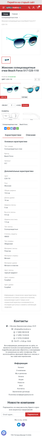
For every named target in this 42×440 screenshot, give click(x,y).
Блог (21, 386)
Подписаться (32, 414)
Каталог (21, 367)
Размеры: (5, 111)
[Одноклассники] (8, 128)
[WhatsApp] (17, 128)
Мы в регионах (21, 373)
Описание (31, 135)
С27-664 (24, 97)
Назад (5, 14)
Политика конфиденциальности (21, 395)
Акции (21, 380)
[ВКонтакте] (5, 128)
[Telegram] (11, 128)
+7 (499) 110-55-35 (22, 335)
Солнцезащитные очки (10, 124)
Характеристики (13, 135)
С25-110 (3, 97)
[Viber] (14, 128)
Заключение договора (21, 392)
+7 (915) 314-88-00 (22, 338)
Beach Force (23, 124)
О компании (21, 370)
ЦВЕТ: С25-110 (7, 79)
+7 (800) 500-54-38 (22, 332)
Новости (21, 383)
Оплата (21, 376)
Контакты (21, 389)
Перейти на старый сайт (21, 2)
